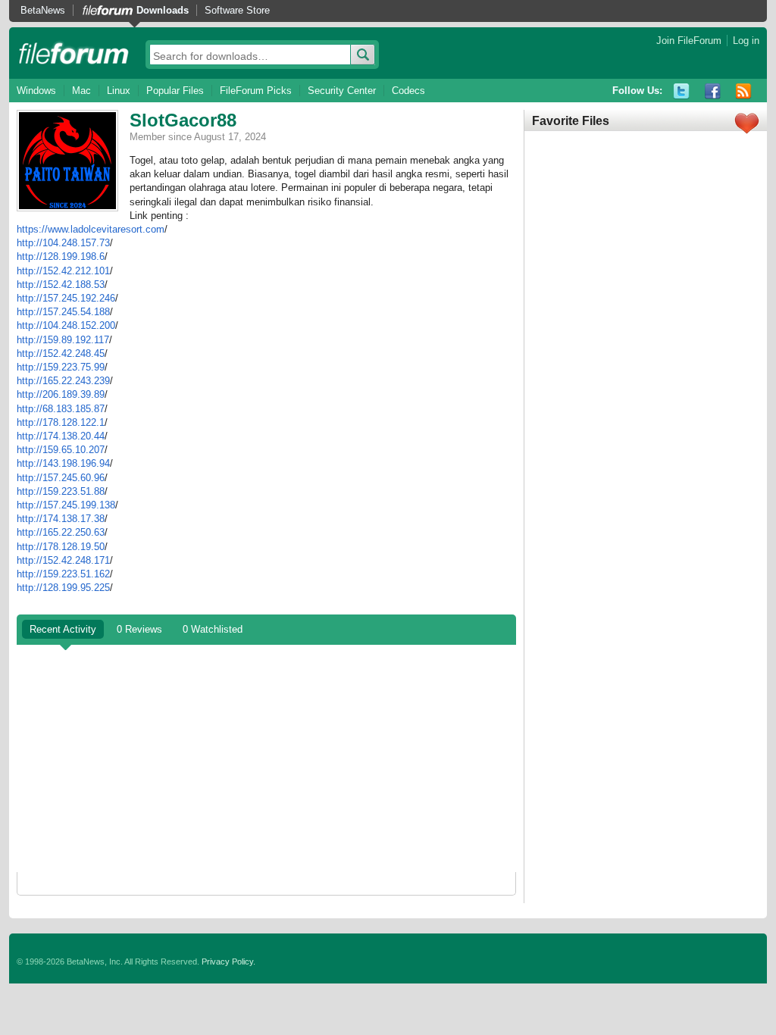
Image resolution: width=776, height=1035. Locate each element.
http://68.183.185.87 (61, 408)
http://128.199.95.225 (63, 587)
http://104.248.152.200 (66, 325)
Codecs (408, 90)
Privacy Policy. (228, 961)
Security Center (342, 90)
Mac (81, 90)
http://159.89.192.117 (63, 340)
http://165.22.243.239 (63, 380)
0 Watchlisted (212, 629)
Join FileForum (688, 40)
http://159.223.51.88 (61, 491)
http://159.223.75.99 (61, 367)
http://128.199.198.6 (61, 256)
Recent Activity (63, 629)
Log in (746, 40)
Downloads (162, 10)
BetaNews (42, 10)
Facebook (713, 91)
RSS (744, 91)
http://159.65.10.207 (61, 449)
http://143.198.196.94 (63, 463)
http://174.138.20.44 (61, 436)
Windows (36, 90)
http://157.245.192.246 (66, 298)
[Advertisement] (266, 758)
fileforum (74, 53)
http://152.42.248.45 (61, 353)
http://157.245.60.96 (61, 477)
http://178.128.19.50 (61, 546)
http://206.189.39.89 (61, 394)
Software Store (237, 10)
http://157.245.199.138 (66, 505)
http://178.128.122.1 (61, 422)
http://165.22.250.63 (61, 532)
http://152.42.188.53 (61, 284)
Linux (118, 90)
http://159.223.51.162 (63, 574)
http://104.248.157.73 (63, 243)
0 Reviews (139, 629)
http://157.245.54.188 (63, 311)
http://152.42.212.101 (63, 271)
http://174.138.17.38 (61, 518)
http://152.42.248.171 (63, 560)
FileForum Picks (256, 90)
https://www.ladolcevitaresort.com (90, 229)
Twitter (682, 91)
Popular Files (175, 90)
